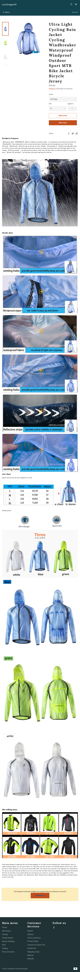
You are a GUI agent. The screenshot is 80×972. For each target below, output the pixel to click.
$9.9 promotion (8, 952)
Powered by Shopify (21, 968)
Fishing (5, 948)
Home (4, 927)
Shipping (52, 89)
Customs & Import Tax (36, 945)
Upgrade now (40, 895)
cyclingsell (9, 4)
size (50, 104)
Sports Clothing (8, 941)
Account (75, 12)
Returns (30, 955)
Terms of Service (34, 938)
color (51, 94)
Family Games (7, 938)
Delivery (30, 934)
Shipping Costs (33, 952)
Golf (3, 945)
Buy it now (63, 123)
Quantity (70, 104)
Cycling (5, 934)
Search (30, 931)
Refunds (30, 959)
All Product (6, 931)
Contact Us (31, 948)
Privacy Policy (32, 941)
